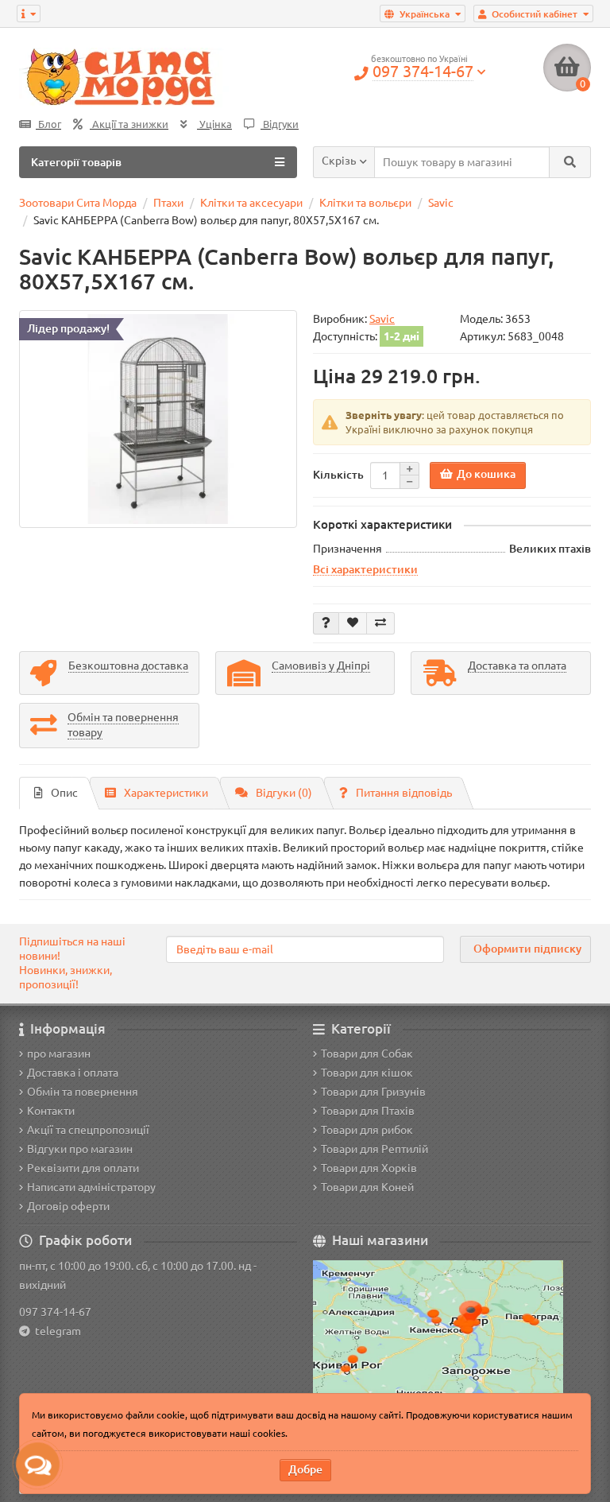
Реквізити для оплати (83, 1168)
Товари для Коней (367, 1187)
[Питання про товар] (326, 623)
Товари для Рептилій (374, 1149)
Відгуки (280, 124)
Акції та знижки (129, 124)
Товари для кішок (367, 1072)
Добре (305, 1469)
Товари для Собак (367, 1053)
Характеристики (166, 792)
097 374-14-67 (55, 1312)
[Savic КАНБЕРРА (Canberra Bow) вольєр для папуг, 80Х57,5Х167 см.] (158, 419)
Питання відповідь (404, 792)
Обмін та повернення (82, 1091)
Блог (48, 124)
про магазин (59, 1053)
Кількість (338, 474)
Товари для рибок (367, 1130)
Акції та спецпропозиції (88, 1130)
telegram (55, 1331)
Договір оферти (68, 1206)
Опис (64, 792)
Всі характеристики (365, 569)
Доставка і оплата (72, 1072)
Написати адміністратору (91, 1187)
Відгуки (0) (284, 792)
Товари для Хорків (369, 1168)
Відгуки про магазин (80, 1149)
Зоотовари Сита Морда (78, 202)
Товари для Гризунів (373, 1091)
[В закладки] (352, 623)
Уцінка (214, 124)
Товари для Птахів (368, 1110)
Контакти (51, 1110)
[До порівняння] (380, 623)
